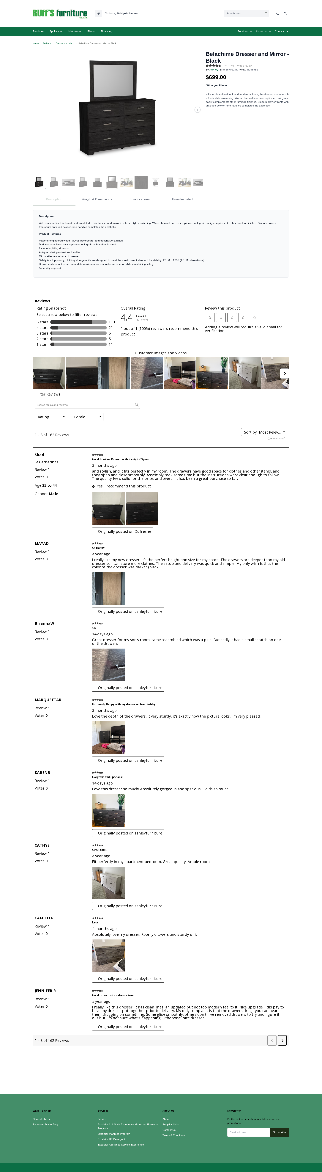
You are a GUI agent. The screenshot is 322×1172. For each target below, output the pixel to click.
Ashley (213, 69)
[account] (285, 13)
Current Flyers (41, 1119)
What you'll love (216, 85)
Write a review (244, 66)
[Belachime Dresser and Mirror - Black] (118, 109)
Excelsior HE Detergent (111, 1139)
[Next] (198, 110)
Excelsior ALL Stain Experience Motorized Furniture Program (128, 1126)
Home (36, 43)
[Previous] (38, 110)
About (165, 1119)
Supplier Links (170, 1124)
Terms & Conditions (173, 1135)
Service (102, 1119)
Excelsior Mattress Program (114, 1133)
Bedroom (47, 43)
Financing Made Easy (45, 1124)
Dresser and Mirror (65, 43)
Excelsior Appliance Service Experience (121, 1144)
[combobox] (246, 13)
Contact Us (169, 1129)
